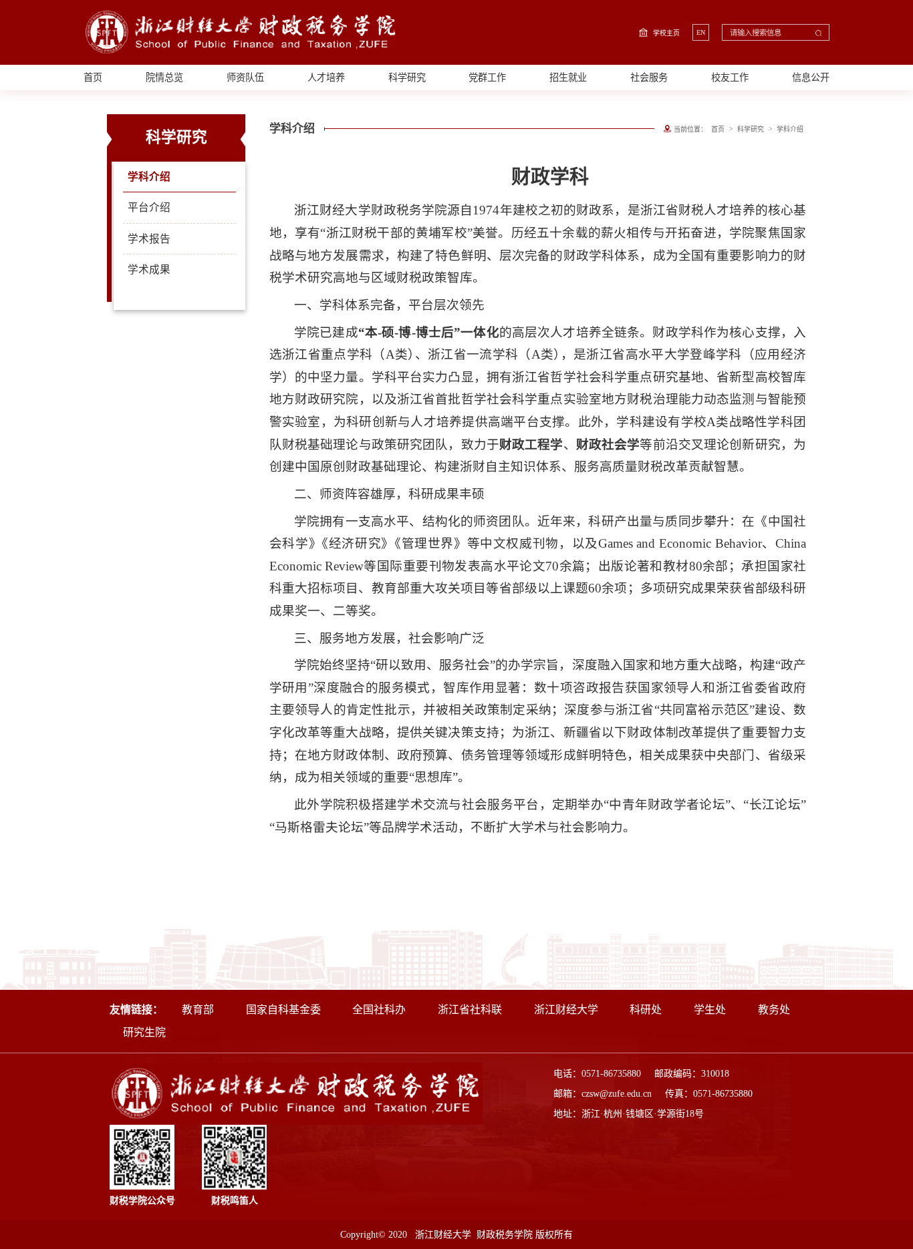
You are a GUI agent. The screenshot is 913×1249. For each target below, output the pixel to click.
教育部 (198, 1009)
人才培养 (326, 77)
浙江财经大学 (566, 1009)
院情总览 (164, 77)
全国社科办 (379, 1009)
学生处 (710, 1009)
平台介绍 (149, 207)
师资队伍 (245, 77)
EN (700, 32)
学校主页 (666, 33)
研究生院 (144, 1032)
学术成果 (149, 269)
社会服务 (649, 77)
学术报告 (149, 238)
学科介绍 (149, 176)
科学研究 (407, 77)
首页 (93, 77)
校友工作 (730, 77)
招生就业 (568, 77)
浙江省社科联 (470, 1009)
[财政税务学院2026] (242, 32)
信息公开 (810, 77)
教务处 (774, 1009)
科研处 (646, 1009)
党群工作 (487, 77)
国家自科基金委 (283, 1009)
